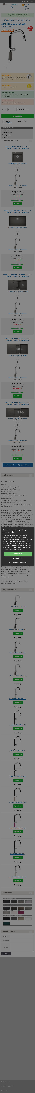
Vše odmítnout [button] (18, 558)
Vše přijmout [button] (18, 554)
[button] (17, 563)
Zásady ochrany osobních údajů (12, 549)
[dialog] (17, 546)
